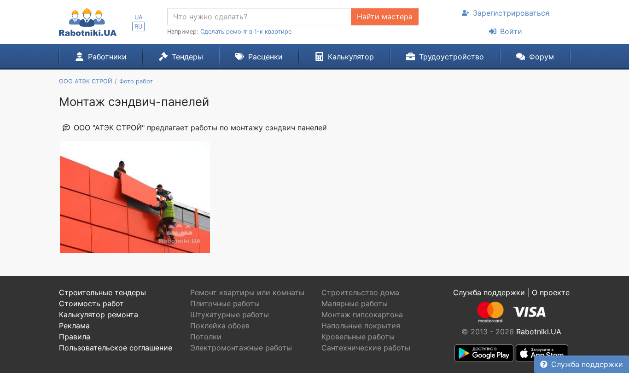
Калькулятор (351, 56)
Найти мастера (385, 16)
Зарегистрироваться (511, 12)
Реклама (74, 325)
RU (138, 26)
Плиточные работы (225, 303)
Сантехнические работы (365, 347)
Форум (541, 56)
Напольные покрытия (360, 325)
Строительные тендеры (102, 292)
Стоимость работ (91, 303)
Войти (511, 31)
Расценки (265, 56)
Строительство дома (360, 292)
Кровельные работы (358, 336)
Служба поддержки (587, 364)
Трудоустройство (451, 56)
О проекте (551, 292)
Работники (107, 56)
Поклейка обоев (220, 325)
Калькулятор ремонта (98, 314)
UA (138, 17)
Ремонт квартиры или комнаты (247, 292)
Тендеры (187, 56)
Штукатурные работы (229, 314)
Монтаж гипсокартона (362, 314)
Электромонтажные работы (241, 347)
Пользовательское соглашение (115, 347)
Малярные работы (354, 303)
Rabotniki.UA (538, 331)
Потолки (205, 336)
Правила (74, 336)
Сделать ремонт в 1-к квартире (245, 31)
